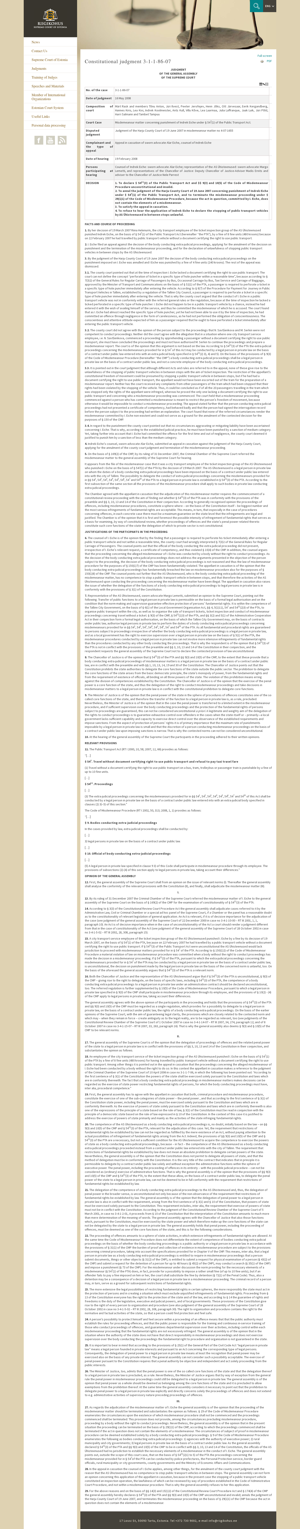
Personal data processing (49, 125)
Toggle (263, 84)
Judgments (39, 68)
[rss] (62, 140)
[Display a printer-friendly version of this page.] (262, 61)
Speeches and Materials (48, 86)
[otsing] (256, 6)
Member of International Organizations (48, 96)
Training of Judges (44, 77)
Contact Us (39, 50)
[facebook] (38, 140)
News (36, 42)
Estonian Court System (47, 107)
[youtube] (50, 140)
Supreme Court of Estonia (50, 59)
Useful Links (41, 116)
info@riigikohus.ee (223, 1521)
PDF (269, 61)
